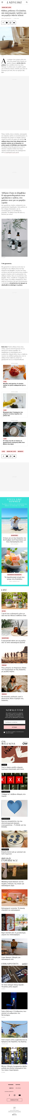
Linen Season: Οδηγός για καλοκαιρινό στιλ (10, 958)
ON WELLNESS (8, 743)
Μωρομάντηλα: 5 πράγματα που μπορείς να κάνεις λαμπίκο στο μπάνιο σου (13, 413)
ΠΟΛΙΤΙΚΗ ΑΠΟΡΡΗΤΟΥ (9, 1091)
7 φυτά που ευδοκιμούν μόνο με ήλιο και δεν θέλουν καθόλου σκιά (13, 614)
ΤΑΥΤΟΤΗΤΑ (18, 1084)
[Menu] (2, 2)
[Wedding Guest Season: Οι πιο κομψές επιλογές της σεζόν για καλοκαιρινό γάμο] (14, 871)
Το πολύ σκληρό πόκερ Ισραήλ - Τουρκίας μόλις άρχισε (13, 986)
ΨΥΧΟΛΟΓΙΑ (5, 791)
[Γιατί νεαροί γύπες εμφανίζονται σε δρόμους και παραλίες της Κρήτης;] (14, 1029)
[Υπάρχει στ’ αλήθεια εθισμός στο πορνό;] (14, 781)
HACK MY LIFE (6, 7)
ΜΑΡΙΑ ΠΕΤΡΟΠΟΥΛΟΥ (6, 18)
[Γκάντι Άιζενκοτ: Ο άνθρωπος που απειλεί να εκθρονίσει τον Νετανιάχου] (14, 1000)
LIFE (5, 381)
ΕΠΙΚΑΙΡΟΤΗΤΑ (9, 964)
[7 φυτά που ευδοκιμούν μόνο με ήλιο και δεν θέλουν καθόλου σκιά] (14, 600)
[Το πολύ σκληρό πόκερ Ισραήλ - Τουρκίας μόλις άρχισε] (14, 974)
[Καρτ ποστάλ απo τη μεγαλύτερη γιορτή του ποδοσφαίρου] (14, 922)
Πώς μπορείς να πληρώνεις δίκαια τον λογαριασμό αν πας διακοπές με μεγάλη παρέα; (13, 669)
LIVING (4, 764)
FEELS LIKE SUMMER (14, 500)
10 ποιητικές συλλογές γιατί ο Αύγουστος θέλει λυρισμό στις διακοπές (12, 698)
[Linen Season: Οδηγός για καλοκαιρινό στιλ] (14, 946)
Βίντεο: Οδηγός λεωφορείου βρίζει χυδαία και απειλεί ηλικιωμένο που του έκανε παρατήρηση (14, 1068)
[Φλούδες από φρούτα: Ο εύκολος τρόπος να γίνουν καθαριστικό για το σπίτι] (14, 372)
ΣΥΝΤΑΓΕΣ (5, 849)
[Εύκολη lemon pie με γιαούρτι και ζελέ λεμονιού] (14, 839)
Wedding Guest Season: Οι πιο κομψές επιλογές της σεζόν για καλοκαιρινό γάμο (12, 883)
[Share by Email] (14, 22)
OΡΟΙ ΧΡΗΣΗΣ (18, 1088)
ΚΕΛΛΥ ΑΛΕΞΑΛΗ (14, 543)
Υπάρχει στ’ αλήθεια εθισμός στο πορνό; (13, 795)
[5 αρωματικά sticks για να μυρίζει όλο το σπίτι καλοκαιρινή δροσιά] (14, 627)
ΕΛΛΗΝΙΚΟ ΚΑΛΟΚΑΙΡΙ (14, 574)
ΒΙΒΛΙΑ (4, 694)
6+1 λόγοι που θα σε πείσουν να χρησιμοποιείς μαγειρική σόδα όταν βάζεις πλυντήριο (14, 442)
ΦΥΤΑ (3, 611)
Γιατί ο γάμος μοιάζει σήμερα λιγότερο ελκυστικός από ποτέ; (12, 768)
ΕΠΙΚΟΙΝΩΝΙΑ (10, 1084)
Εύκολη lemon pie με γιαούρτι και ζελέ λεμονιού (13, 853)
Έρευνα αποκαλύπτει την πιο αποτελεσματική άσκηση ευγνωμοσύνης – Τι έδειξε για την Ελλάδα (13, 824)
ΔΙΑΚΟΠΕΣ (14, 535)
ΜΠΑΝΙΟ (20, 451)
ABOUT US (11, 1088)
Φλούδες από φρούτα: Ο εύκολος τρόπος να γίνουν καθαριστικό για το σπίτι (14, 385)
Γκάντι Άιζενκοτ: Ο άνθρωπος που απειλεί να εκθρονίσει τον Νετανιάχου (13, 1013)
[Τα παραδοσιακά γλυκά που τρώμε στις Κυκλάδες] (14, 560)
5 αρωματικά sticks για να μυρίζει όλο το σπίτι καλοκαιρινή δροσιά (13, 641)
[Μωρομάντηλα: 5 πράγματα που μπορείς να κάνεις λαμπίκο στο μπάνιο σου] (14, 401)
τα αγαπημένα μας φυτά (11, 152)
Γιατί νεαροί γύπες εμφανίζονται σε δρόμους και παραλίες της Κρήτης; (14, 1041)
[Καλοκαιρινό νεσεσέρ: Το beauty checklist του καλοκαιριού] (14, 897)
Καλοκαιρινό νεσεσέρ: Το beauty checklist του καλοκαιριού (13, 909)
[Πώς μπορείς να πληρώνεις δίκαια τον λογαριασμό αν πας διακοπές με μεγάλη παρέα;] (14, 654)
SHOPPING (5, 638)
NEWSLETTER (14, 1100)
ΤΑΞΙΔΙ (4, 665)
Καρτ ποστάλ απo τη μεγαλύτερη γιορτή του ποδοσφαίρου (13, 934)
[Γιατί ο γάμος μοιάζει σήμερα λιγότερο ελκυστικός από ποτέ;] (14, 754)
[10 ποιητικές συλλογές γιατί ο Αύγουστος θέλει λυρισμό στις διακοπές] (14, 683)
